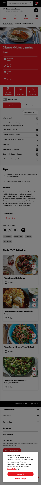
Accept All (20, 474)
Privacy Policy (11, 469)
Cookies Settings (20, 479)
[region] (20, 467)
